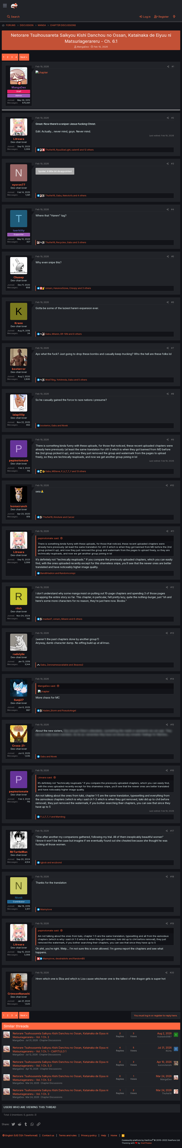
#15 (172, 724)
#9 (172, 439)
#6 (172, 302)
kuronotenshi (165, 1065)
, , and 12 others (69, 149)
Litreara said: (45, 777)
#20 (172, 972)
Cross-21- (18, 745)
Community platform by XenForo (151, 1140)
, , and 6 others (62, 619)
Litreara (18, 139)
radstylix (19, 654)
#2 (172, 118)
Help (103, 1135)
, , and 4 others (65, 195)
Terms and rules (68, 1135)
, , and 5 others (66, 379)
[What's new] (174, 16)
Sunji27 (19, 700)
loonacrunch (18, 506)
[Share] (168, 67)
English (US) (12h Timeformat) (21, 1135)
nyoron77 (18, 184)
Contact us (48, 1135)
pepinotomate (18, 460)
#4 (172, 209)
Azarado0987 (164, 1036)
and (57, 573)
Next (22, 57)
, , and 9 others (63, 334)
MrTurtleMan (18, 852)
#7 (172, 348)
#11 (172, 531)
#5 (172, 256)
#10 (172, 485)
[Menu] (5, 5)
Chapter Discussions (50, 1040)
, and (54, 425)
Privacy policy (89, 1135)
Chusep (19, 277)
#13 (172, 633)
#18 (172, 876)
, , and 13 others (65, 471)
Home (114, 1135)
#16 (172, 770)
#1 (173, 66)
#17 (172, 830)
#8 (172, 393)
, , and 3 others (65, 242)
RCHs (169, 1050)
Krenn (19, 323)
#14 (172, 679)
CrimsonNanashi (19, 993)
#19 (172, 923)
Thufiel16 (167, 1093)
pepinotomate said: (48, 538)
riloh (19, 608)
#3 (172, 163)
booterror (19, 369)
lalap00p (19, 414)
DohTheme (146, 1143)
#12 (172, 587)
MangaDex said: (47, 685)
